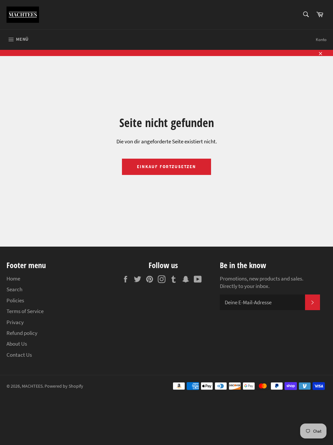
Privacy (15, 322)
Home (13, 278)
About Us (17, 343)
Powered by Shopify (64, 386)
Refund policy (22, 333)
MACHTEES (32, 386)
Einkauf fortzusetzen (166, 166)
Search (14, 289)
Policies (15, 300)
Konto (321, 39)
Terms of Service (25, 311)
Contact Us (19, 354)
